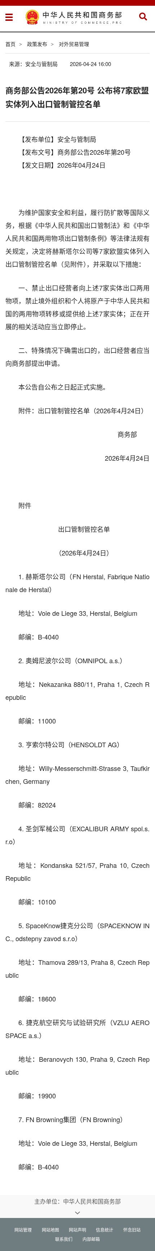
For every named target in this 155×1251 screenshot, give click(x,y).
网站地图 (50, 1230)
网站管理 (23, 1230)
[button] (143, 16)
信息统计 (104, 1230)
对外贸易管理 (74, 43)
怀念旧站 (132, 1230)
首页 (10, 43)
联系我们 (63, 1239)
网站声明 (77, 1230)
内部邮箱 (91, 1239)
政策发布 (37, 43)
